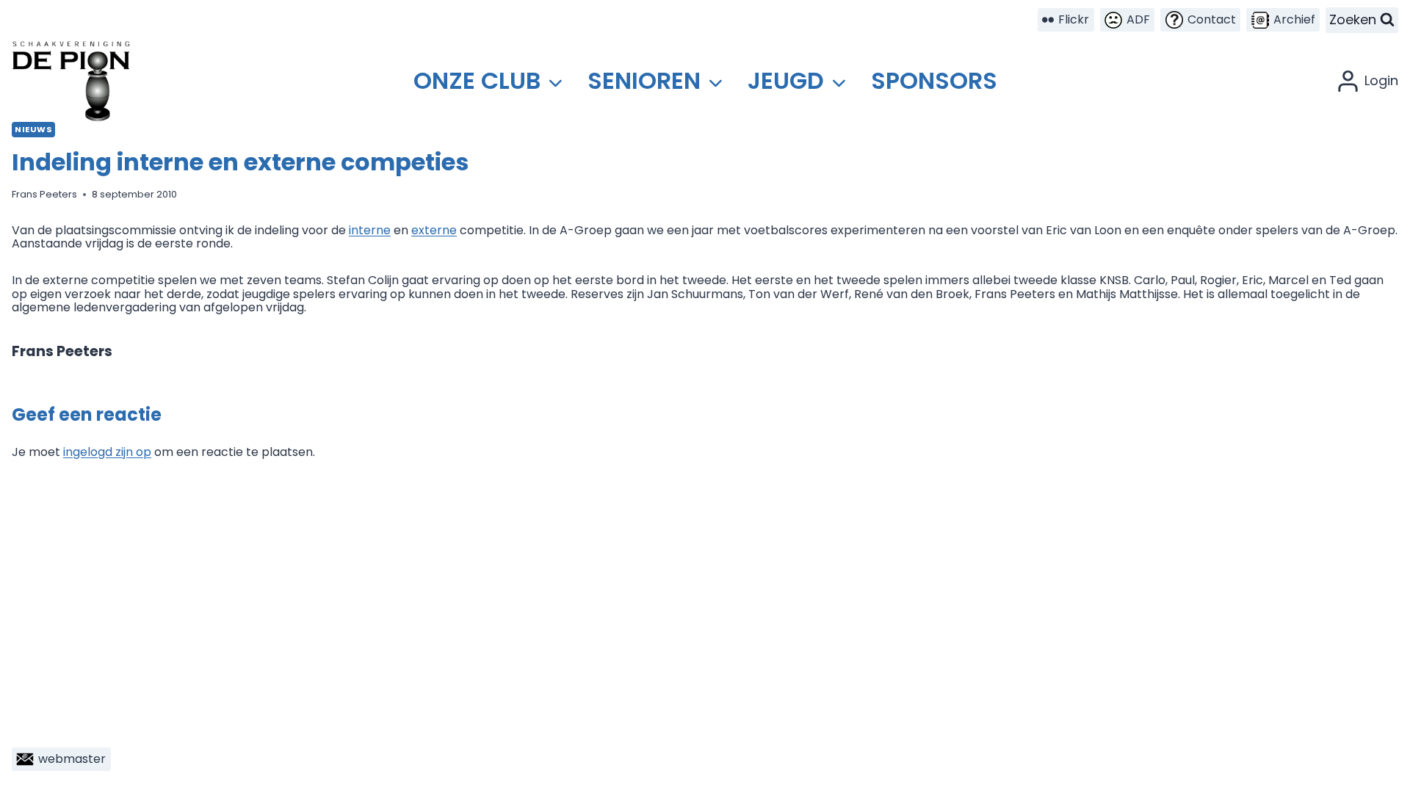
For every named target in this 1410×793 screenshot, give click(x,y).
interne (370, 230)
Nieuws (33, 129)
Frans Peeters (44, 194)
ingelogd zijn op (107, 451)
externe (434, 230)
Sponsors (934, 80)
